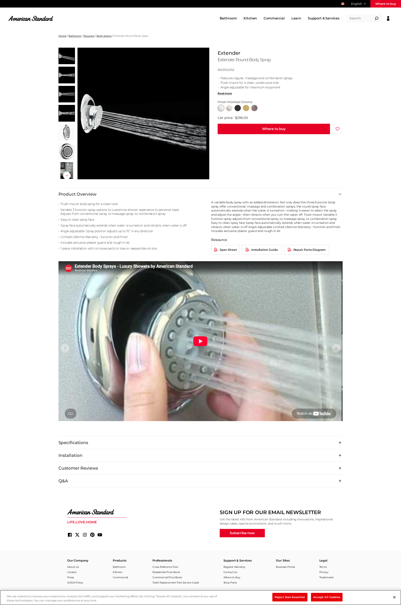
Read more (225, 93)
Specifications (73, 442)
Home (62, 35)
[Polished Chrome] (221, 108)
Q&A (63, 480)
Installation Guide (264, 250)
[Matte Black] (237, 108)
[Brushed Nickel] (229, 108)
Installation (70, 455)
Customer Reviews (78, 468)
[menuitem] (228, 18)
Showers (89, 35)
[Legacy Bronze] (254, 108)
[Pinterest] (92, 534)
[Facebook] (69, 534)
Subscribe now (242, 533)
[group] (143, 113)
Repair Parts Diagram (309, 250)
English (356, 4)
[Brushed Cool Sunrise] (246, 108)
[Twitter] (77, 534)
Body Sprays (104, 35)
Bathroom (75, 35)
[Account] (388, 18)
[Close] (394, 597)
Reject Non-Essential (290, 597)
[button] (67, 175)
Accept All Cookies (326, 597)
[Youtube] (99, 534)
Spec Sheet (228, 250)
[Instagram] (84, 534)
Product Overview (77, 194)
